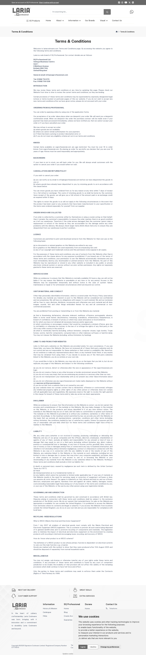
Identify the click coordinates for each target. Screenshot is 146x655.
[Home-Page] (117, 32)
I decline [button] (93, 647)
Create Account (70, 616)
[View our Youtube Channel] (126, 2)
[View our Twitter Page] (130, 3)
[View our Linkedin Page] (133, 3)
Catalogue (47, 612)
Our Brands (90, 20)
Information (73, 20)
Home (48, 20)
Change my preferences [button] (109, 647)
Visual (102, 20)
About (58, 20)
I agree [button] (83, 647)
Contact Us (117, 20)
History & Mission (50, 608)
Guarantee (68, 620)
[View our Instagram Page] (122, 3)
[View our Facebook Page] (119, 3)
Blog (66, 612)
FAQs (45, 616)
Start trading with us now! (49, 2)
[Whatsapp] (132, 12)
